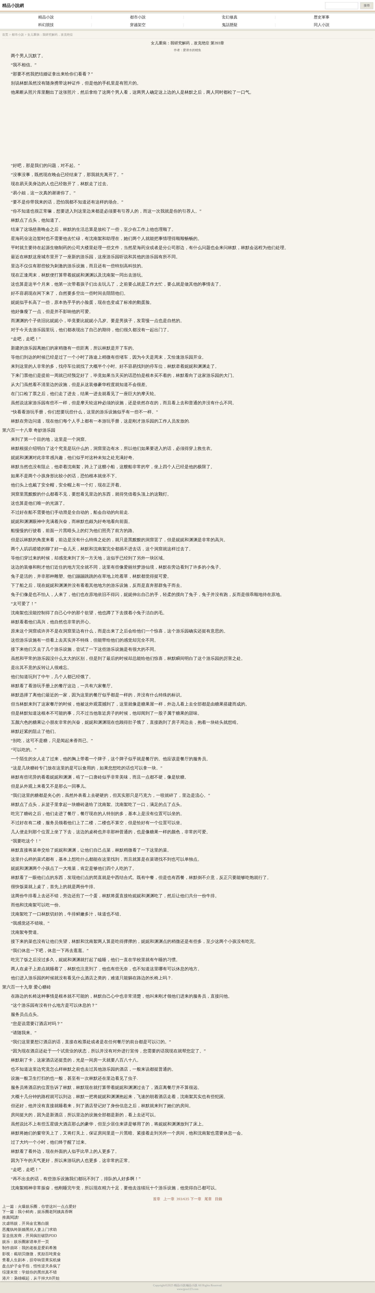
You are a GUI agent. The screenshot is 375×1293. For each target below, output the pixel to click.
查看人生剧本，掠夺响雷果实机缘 (31, 1260)
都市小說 (138, 17)
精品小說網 (13, 5)
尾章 (208, 1199)
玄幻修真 (229, 17)
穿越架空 (138, 25)
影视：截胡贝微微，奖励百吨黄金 (31, 1254)
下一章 (195, 1199)
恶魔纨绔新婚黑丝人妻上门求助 (29, 1229)
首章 (156, 1199)
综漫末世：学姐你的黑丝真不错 (29, 1272)
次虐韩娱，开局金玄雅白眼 (25, 1223)
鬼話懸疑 (229, 25)
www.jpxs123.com (187, 1289)
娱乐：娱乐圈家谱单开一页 (25, 1242)
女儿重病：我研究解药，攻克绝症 (50, 34)
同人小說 (321, 25)
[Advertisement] (187, 128)
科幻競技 (46, 25)
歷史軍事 (321, 17)
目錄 (218, 1199)
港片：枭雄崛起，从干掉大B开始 (30, 1278)
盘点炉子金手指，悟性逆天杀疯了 (31, 1266)
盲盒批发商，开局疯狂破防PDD (29, 1235)
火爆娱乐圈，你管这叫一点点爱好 (47, 1206)
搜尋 (367, 5)
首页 (5, 34)
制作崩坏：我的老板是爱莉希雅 (29, 1248)
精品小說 (46, 17)
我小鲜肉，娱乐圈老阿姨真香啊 (45, 1212)
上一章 (168, 1199)
